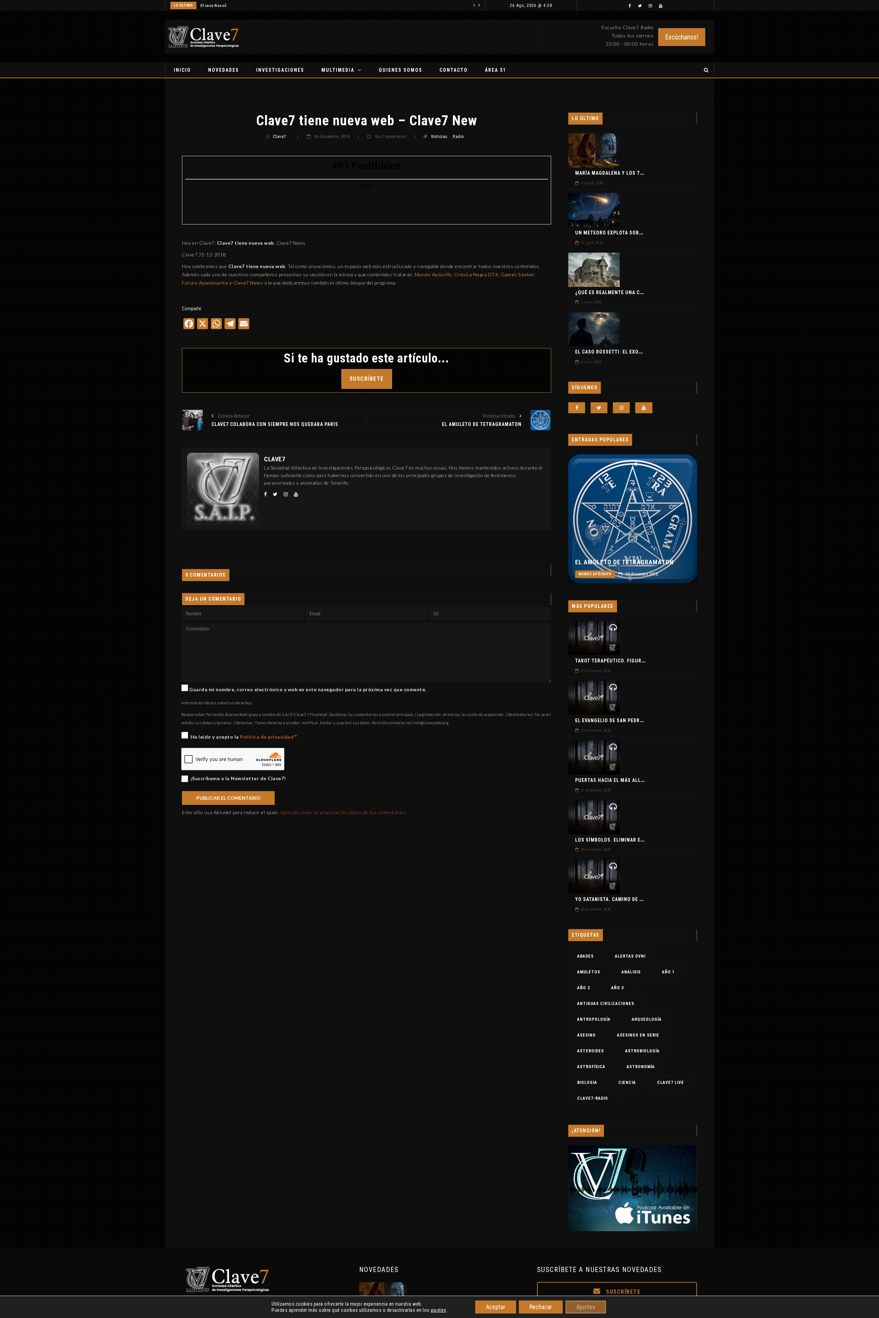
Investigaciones (280, 70)
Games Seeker (517, 274)
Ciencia (627, 1082)
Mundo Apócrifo (433, 274)
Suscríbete (622, 1291)
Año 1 (668, 972)
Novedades (223, 70)
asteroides (590, 1051)
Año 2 (583, 987)
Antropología (593, 1019)
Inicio (182, 70)
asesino (586, 1035)
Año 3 (617, 987)
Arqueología (647, 1019)
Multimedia (337, 70)
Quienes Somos (400, 70)
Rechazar (540, 1306)
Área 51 (495, 70)
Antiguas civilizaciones (605, 1003)
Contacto (454, 70)
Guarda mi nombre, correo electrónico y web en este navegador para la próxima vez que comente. (307, 689)
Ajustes (585, 1306)
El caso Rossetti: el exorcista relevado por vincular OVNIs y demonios (266, 5)
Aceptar (495, 1306)
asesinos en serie (638, 1035)
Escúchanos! (681, 37)
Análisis (631, 972)
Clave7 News (248, 283)
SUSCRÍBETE (367, 378)
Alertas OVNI (630, 956)
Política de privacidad (267, 737)
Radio (458, 136)
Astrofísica (591, 1066)
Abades (585, 956)
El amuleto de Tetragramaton (624, 562)
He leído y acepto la (244, 737)
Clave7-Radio (592, 1098)
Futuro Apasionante (205, 283)
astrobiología (642, 1051)
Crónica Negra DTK (476, 274)
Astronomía (641, 1066)
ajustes (438, 1310)
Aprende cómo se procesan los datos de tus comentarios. (343, 812)
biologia (587, 1082)
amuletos (588, 972)
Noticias (439, 136)
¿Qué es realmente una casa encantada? (627, 292)
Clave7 (279, 136)
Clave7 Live (670, 1082)
